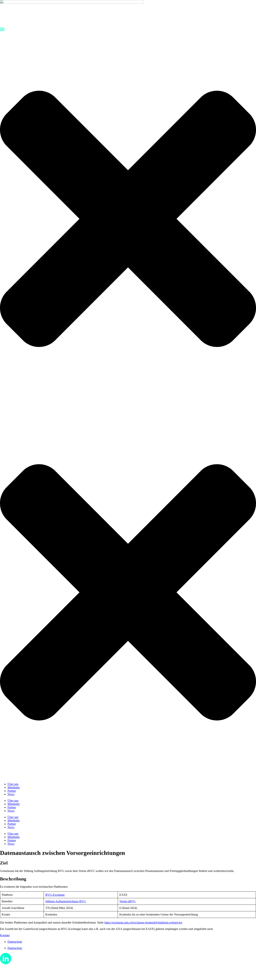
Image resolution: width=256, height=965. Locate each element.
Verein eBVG (127, 901)
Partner (11, 790)
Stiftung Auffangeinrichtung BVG (65, 901)
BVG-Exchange (55, 894)
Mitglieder (13, 787)
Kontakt (5, 935)
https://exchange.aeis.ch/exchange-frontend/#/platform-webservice (143, 922)
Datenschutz (14, 941)
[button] (128, 216)
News (10, 794)
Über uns (12, 784)
